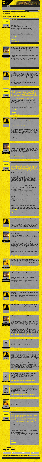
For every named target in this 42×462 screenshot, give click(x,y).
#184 (38, 114)
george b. (6, 78)
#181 (38, 41)
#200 (38, 444)
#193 (38, 310)
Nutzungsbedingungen (37, 459)
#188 (38, 228)
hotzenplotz (12, 66)
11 (17, 16)
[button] (7, 453)
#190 (38, 265)
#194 (38, 335)
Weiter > (23, 16)
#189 (38, 255)
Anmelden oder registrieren (34, 0)
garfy (11, 265)
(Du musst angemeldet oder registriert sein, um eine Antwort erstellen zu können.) (28, 447)
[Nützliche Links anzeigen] (38, 11)
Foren (8, 6)
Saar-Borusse (6, 346)
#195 (38, 347)
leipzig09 (6, 25)
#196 (38, 369)
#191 (38, 288)
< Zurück (8, 16)
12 (18, 16)
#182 (38, 66)
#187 (38, 214)
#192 (38, 300)
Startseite (4, 6)
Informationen (13, 6)
